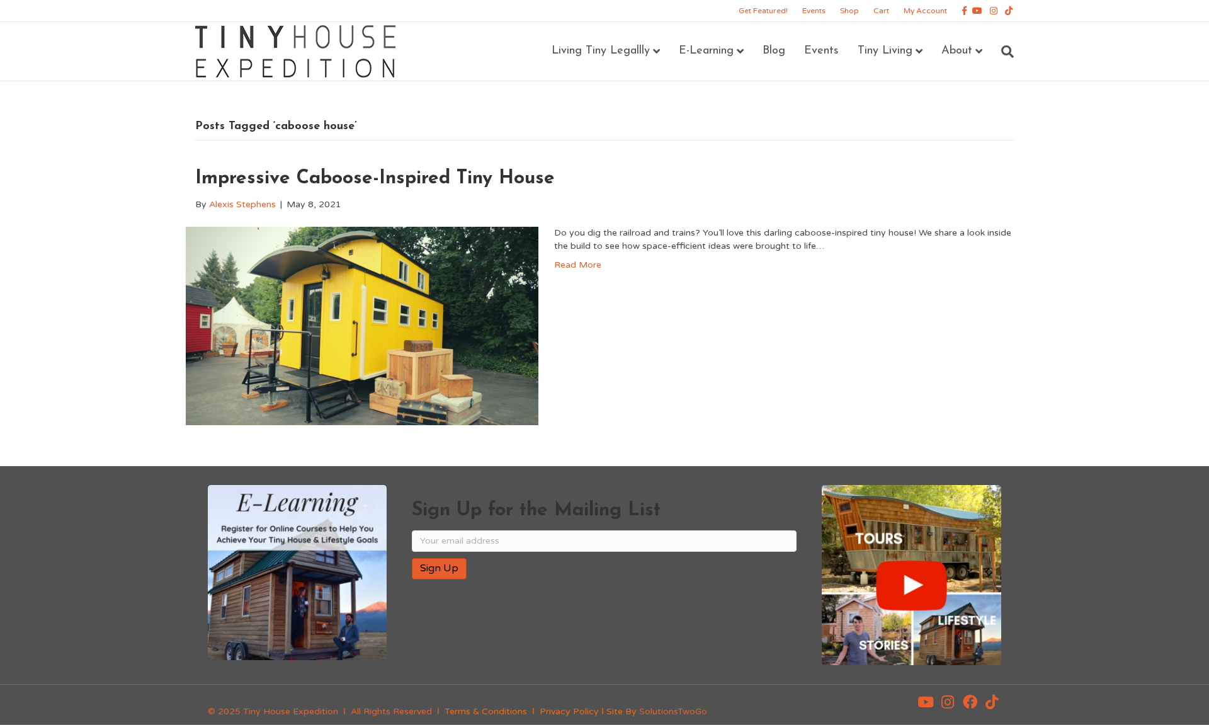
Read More (577, 265)
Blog (774, 51)
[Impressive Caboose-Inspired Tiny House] (362, 326)
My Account (925, 10)
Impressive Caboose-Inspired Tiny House (375, 178)
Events (814, 10)
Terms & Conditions (486, 711)
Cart (881, 10)
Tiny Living (885, 51)
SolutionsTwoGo (673, 711)
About (956, 51)
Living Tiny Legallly (601, 51)
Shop (849, 10)
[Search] (1003, 51)
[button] (925, 702)
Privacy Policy (569, 711)
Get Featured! (763, 10)
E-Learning (706, 51)
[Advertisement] (559, 630)
